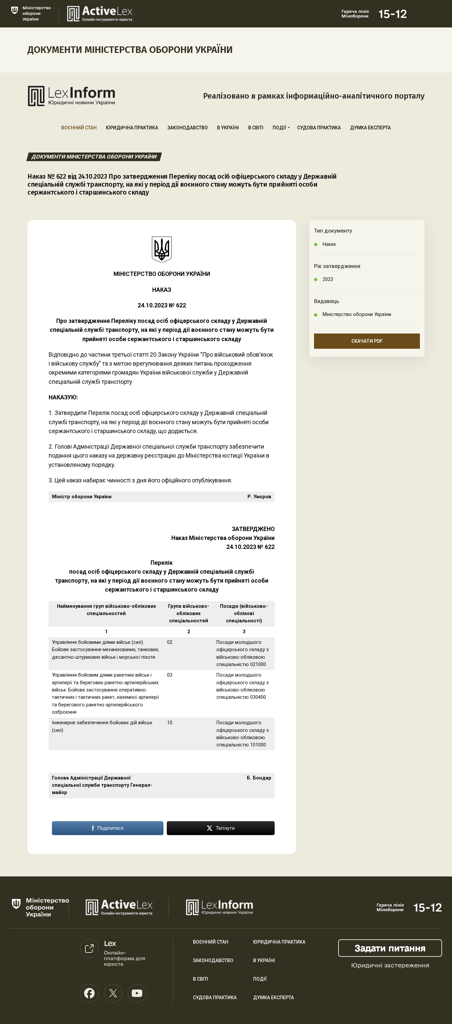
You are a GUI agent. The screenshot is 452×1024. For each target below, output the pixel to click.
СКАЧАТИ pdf (367, 341)
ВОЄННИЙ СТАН (210, 942)
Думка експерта (370, 127)
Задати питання (390, 948)
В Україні (228, 127)
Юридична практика (132, 127)
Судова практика (319, 127)
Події (279, 127)
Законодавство (187, 127)
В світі (255, 127)
